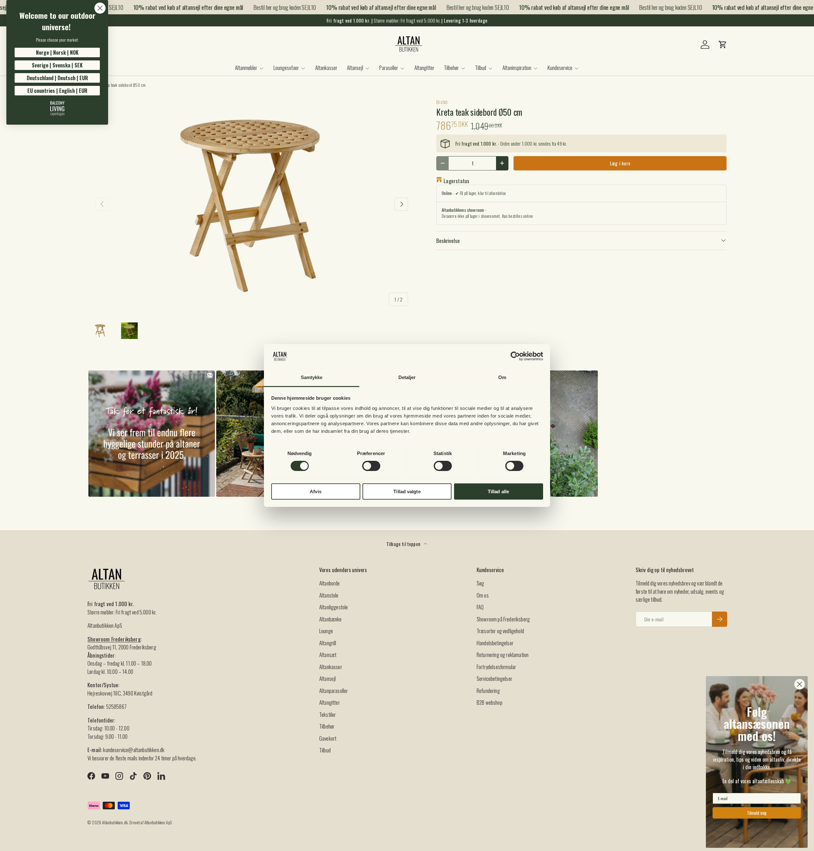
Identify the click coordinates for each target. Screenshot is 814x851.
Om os (483, 595)
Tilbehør (451, 68)
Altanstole (329, 595)
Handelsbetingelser (495, 643)
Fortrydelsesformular (496, 667)
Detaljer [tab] (407, 377)
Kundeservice (560, 68)
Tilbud (480, 68)
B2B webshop (489, 702)
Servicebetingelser (494, 678)
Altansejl (355, 68)
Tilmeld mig (757, 812)
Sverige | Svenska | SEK (57, 65)
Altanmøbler (246, 68)
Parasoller (388, 68)
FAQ (480, 607)
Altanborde (329, 583)
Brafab (442, 101)
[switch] (371, 466)
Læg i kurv (620, 163)
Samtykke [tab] (312, 377)
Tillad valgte (406, 491)
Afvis (315, 491)
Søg (480, 583)
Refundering (488, 691)
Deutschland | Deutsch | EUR (57, 78)
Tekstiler (327, 714)
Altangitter (424, 68)
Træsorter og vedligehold (500, 631)
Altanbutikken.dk (115, 823)
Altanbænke (330, 619)
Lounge (326, 631)
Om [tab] (502, 377)
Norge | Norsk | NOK (57, 52)
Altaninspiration (516, 68)
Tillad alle (498, 491)
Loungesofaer (286, 68)
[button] (723, 45)
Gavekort (327, 738)
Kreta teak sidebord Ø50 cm (124, 85)
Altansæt (327, 655)
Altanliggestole (333, 607)
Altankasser (326, 68)
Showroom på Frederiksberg (503, 619)
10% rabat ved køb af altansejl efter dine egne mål (180, 7)
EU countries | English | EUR (57, 90)
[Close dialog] (100, 8)
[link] (57, 108)
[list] (252, 204)
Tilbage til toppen (403, 543)
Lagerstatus (456, 181)
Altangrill (327, 643)
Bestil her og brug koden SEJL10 (276, 7)
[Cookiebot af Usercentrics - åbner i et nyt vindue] (515, 356)
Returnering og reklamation (502, 655)
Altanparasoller (333, 691)
